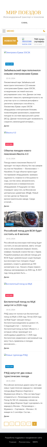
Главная (12, 442)
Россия (9, 64)
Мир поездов (23, 12)
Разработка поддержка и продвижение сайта (23, 438)
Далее (6, 126)
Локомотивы (24, 442)
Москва (9, 144)
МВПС (35, 442)
